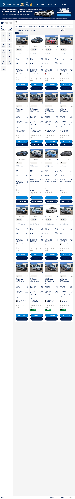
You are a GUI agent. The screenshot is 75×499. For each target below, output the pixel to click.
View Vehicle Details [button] (22, 88)
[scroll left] (16, 26)
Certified (6, 21)
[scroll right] (72, 26)
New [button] (38, 4)
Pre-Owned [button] (43, 4)
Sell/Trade (50, 4)
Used (10, 21)
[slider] (1, 28)
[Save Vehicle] (27, 49)
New (2, 21)
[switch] (3, 22)
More (55, 4)
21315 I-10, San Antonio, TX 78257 (58, 0)
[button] (4, 13)
